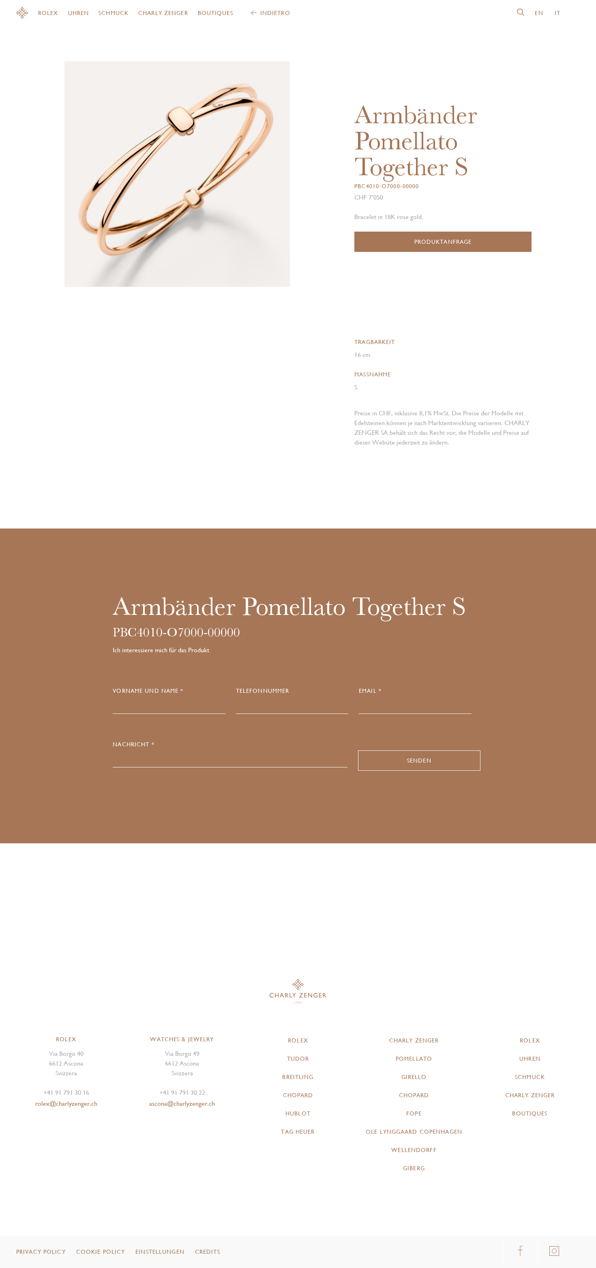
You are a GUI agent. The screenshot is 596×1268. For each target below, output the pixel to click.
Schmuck (114, 13)
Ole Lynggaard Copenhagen (414, 1131)
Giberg (414, 1168)
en (539, 13)
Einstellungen (159, 1252)
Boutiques (215, 13)
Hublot (298, 1113)
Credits (207, 1252)
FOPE (413, 1113)
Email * (370, 691)
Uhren (78, 13)
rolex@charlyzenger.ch (66, 1103)
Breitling (297, 1077)
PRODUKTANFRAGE (443, 242)
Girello (414, 1077)
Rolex (48, 13)
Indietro (275, 13)
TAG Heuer (298, 1131)
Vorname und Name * (148, 691)
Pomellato (414, 1058)
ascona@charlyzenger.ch (182, 1103)
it (557, 13)
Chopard (298, 1095)
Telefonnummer (262, 691)
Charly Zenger (163, 13)
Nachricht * (133, 744)
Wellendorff (413, 1150)
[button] (233, 177)
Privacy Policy (41, 1252)
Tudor (298, 1058)
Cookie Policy (100, 1252)
